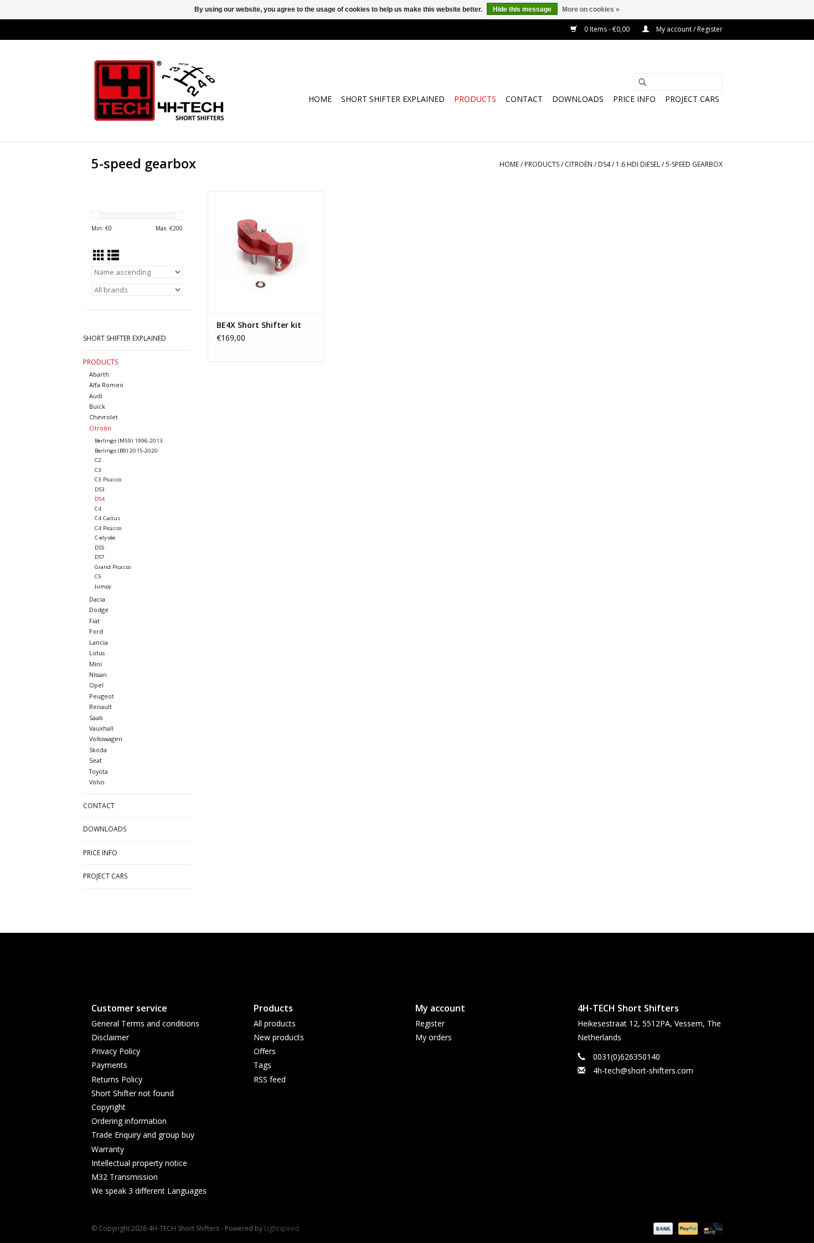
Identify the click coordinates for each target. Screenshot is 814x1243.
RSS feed (270, 1079)
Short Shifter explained (393, 99)
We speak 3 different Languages (149, 1190)
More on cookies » (591, 9)
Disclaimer (110, 1037)
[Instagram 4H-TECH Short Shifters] (427, 958)
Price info (634, 99)
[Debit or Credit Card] (711, 1227)
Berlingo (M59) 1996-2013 (129, 440)
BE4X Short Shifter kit (259, 325)
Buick (97, 406)
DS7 (100, 557)
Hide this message (522, 9)
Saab (96, 717)
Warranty (107, 1149)
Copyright (108, 1107)
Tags (262, 1065)
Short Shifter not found (132, 1093)
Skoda (98, 750)
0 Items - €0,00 (607, 29)
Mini (95, 664)
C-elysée (105, 537)
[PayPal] (686, 1227)
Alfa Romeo (106, 385)
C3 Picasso (108, 479)
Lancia (98, 642)
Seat (95, 760)
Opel (96, 685)
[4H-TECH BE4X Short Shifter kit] (266, 252)
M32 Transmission (124, 1177)
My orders (433, 1037)
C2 (98, 460)
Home (320, 99)
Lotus (97, 653)
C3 (98, 470)
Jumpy (103, 586)
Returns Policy (116, 1079)
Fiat (94, 621)
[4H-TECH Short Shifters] (159, 90)
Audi (95, 396)
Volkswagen (105, 738)
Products (475, 99)
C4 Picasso (108, 528)
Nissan (98, 674)
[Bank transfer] (662, 1227)
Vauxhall (101, 728)
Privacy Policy (115, 1051)
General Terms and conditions (145, 1023)
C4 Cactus (107, 518)
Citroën (579, 164)
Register (430, 1023)
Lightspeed (281, 1228)
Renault (100, 706)
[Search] (642, 82)
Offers (265, 1051)
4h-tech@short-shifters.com (643, 1070)
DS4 (604, 164)
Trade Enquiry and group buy (142, 1134)
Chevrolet (103, 417)
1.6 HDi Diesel (638, 164)
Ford (96, 631)
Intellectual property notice (139, 1163)
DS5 (100, 547)
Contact (524, 99)
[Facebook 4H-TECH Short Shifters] (387, 958)
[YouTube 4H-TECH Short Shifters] (407, 958)
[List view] (113, 255)
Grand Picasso (113, 567)
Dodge (99, 609)
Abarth (99, 374)
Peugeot (101, 696)
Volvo (97, 782)
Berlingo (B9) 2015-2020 (126, 450)
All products (275, 1023)
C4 (98, 508)
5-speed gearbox (694, 164)
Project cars (692, 99)
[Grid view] (99, 255)
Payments (109, 1065)
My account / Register (689, 29)
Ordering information (129, 1121)
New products (279, 1037)
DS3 (100, 489)
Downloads (578, 99)
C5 (98, 576)
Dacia (97, 599)
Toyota (98, 771)
